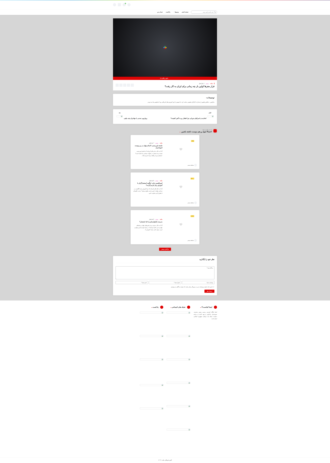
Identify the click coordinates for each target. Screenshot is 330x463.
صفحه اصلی (185, 12)
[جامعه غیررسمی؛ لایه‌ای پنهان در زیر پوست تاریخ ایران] (181, 149)
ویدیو (207, 83)
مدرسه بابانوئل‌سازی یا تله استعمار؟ (150, 222)
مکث (211, 83)
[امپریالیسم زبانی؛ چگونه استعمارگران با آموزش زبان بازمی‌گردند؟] (181, 187)
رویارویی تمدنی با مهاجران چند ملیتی (135, 118)
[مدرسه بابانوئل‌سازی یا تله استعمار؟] (181, 225)
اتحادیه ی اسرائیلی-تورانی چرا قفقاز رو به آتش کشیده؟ (188, 118)
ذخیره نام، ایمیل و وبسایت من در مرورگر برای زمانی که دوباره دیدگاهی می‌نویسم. (192, 287)
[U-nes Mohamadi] (210, 4)
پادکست (168, 12)
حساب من (160, 12)
